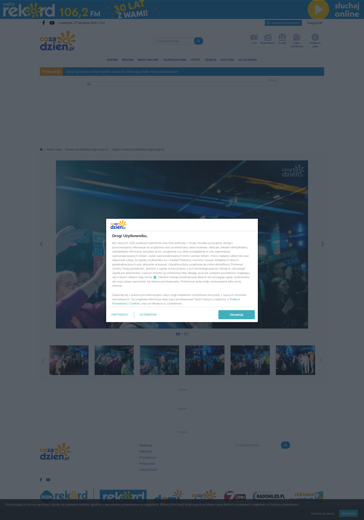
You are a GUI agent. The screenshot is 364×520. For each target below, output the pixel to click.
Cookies (135, 303)
